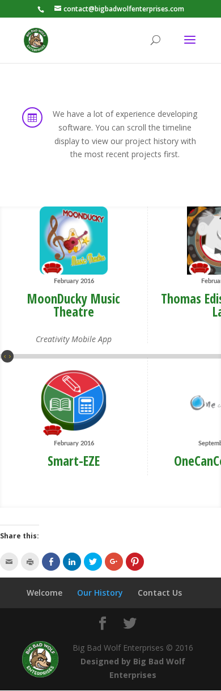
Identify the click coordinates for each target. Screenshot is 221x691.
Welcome (44, 592)
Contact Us (160, 592)
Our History (100, 592)
